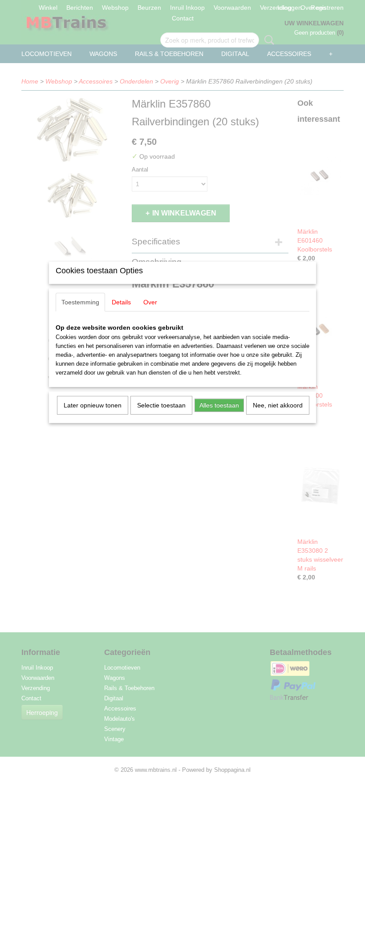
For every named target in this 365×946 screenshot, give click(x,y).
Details (121, 302)
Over (150, 302)
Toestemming (80, 302)
